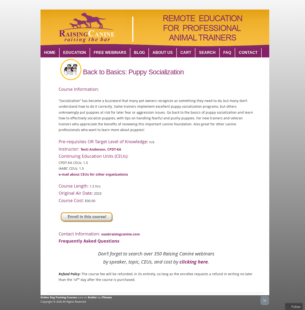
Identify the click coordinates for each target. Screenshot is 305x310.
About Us (162, 53)
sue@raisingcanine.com (120, 234)
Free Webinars (110, 53)
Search (207, 53)
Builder (92, 297)
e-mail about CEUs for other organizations (93, 174)
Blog (139, 53)
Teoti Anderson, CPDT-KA (101, 149)
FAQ (227, 53)
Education (74, 53)
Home (50, 53)
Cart (185, 53)
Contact (248, 53)
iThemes (107, 297)
